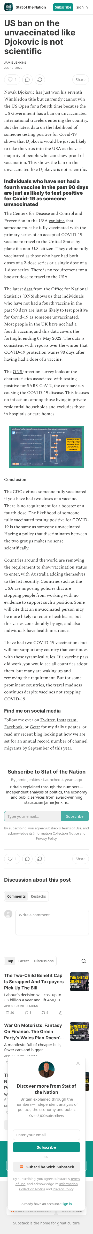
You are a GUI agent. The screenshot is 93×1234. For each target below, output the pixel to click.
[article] (46, 994)
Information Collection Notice (56, 833)
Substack (21, 1223)
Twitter (47, 720)
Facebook (13, 727)
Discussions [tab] (43, 961)
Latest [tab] (23, 961)
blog (38, 734)
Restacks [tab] (38, 896)
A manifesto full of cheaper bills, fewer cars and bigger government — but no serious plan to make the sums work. (32, 1047)
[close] (78, 1063)
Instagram (66, 720)
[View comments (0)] (27, 79)
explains (57, 220)
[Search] (84, 961)
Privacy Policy (63, 1189)
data (28, 289)
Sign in (82, 7)
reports (42, 345)
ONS (18, 371)
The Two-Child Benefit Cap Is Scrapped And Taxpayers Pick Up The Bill (34, 981)
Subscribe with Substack (50, 1166)
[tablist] (26, 896)
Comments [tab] (16, 896)
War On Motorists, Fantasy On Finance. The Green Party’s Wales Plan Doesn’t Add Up (33, 1032)
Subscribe (63, 7)
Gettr (35, 727)
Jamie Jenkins (15, 62)
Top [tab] (10, 961)
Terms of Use (71, 828)
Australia (40, 574)
